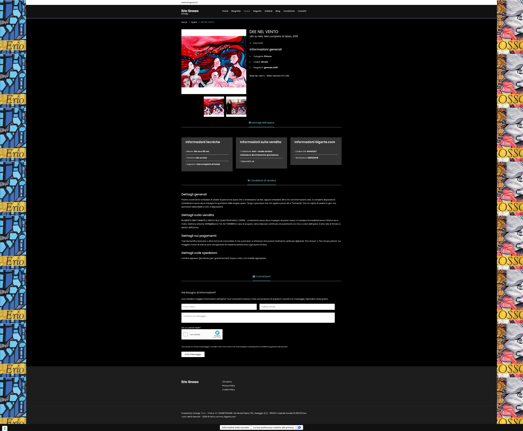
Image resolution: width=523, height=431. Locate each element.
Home (225, 11)
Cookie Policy (228, 389)
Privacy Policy (228, 385)
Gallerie (268, 11)
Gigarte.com (230, 416)
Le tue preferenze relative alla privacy (273, 427)
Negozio (257, 11)
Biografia (236, 11)
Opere (247, 11)
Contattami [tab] (262, 276)
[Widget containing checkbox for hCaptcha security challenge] (202, 334)
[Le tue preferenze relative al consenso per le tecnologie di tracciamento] (4, 428)
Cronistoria (289, 11)
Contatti (302, 11)
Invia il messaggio (193, 354)
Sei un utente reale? (191, 327)
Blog (278, 11)
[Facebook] (203, 2)
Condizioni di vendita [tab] (263, 180)
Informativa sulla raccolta (235, 427)
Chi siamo (227, 381)
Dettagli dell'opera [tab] (262, 122)
